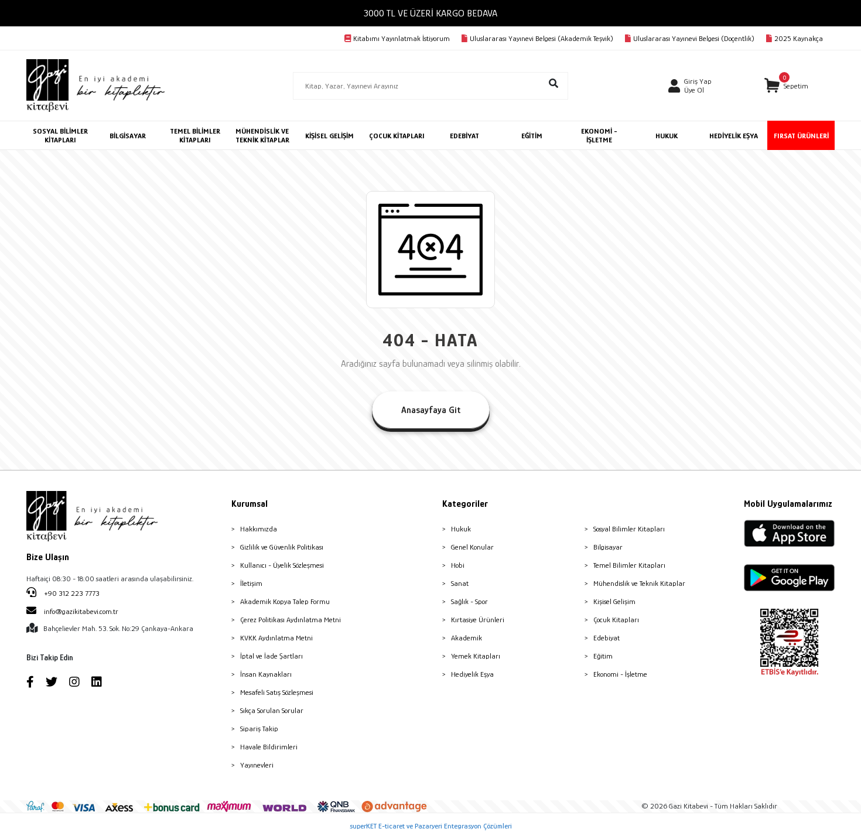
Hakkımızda (258, 528)
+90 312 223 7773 (71, 593)
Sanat (460, 583)
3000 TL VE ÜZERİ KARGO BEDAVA (430, 13)
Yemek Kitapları (475, 656)
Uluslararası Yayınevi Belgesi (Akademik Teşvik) (541, 38)
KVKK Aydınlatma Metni (276, 637)
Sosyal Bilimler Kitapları (629, 528)
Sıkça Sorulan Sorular (271, 710)
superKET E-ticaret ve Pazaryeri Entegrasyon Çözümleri (431, 825)
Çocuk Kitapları (616, 619)
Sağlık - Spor (469, 601)
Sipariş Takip (259, 728)
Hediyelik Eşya (472, 674)
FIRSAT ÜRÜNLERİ (801, 135)
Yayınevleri (257, 764)
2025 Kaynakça (798, 38)
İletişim (251, 583)
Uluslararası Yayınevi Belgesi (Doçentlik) (693, 38)
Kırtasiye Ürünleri (477, 619)
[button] (786, 86)
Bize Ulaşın (47, 557)
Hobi (457, 565)
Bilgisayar (608, 547)
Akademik (466, 637)
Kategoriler (465, 504)
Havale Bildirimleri (269, 746)
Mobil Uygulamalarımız (788, 504)
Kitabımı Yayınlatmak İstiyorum (401, 38)
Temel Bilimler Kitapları (629, 565)
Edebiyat (606, 637)
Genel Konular (472, 547)
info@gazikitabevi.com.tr (81, 611)
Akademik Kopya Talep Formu (285, 601)
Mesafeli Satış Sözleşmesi (276, 692)
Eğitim (603, 656)
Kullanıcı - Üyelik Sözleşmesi (282, 565)
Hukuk (461, 528)
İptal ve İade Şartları (271, 656)
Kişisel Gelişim (614, 601)
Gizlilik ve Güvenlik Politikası (281, 547)
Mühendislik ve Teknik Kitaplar (639, 583)
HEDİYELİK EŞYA (733, 135)
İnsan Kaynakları (266, 674)
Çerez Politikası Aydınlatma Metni (290, 619)
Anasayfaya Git (430, 410)
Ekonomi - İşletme (620, 674)
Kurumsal (249, 504)
